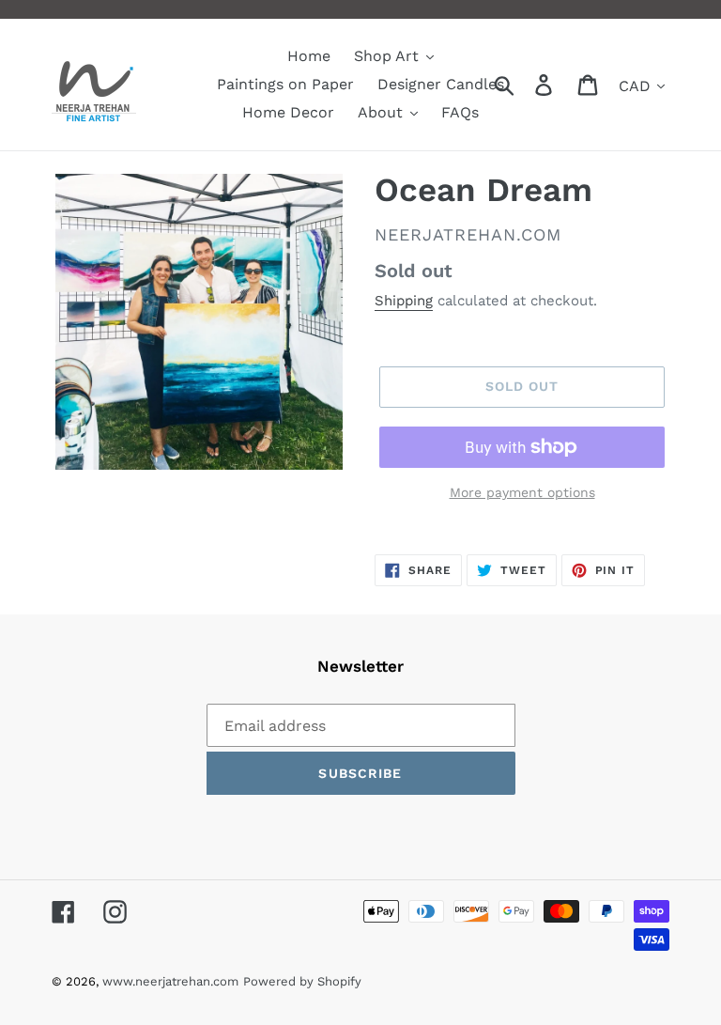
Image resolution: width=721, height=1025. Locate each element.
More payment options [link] (522, 492)
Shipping (404, 300)
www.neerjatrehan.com (170, 981)
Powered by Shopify (302, 981)
